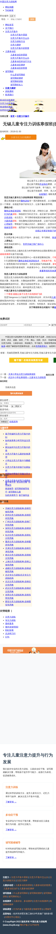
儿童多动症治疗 (10, 888)
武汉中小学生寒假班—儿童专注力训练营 (27, 377)
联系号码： (5, 409)
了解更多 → (11, 802)
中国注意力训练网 (8, 2)
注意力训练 (10, 617)
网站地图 (9, 7)
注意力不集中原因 (18, 35)
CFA (7, 637)
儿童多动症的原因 (18, 55)
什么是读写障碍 (17, 75)
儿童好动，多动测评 (22, 901)
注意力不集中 (11, 31)
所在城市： (5, 416)
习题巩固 (8, 221)
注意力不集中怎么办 (19, 38)
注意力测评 (15, 45)
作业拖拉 (43, 184)
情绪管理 (8, 227)
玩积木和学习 (11, 495)
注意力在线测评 (7, 103)
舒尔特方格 (22, 482)
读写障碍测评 (16, 78)
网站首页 (9, 25)
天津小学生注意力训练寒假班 (21, 374)
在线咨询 (13, 422)
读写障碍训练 (16, 81)
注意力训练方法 (17, 41)
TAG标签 (9, 10)
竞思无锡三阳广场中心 (33, 244)
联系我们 (9, 95)
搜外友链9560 (11, 627)
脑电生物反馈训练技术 (28, 261)
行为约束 (8, 214)
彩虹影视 (9, 630)
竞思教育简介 (41, 346)
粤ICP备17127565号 (29, 925)
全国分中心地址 (12, 917)
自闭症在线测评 (7, 110)
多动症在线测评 (7, 100)
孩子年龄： (5, 406)
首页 (12, 116)
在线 (41, 194)
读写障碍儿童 (14, 492)
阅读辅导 (9, 488)
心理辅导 (8, 224)
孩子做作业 (24, 495)
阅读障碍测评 (6, 107)
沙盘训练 (8, 217)
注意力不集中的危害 (19, 48)
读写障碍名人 (16, 85)
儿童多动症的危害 (18, 68)
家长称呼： (5, 400)
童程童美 (9, 623)
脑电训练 (25, 201)
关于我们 (9, 28)
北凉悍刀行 (10, 633)
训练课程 (9, 91)
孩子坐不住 (10, 482)
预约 (45, 194)
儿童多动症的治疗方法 (20, 61)
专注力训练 (10, 620)
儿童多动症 (10, 51)
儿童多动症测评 (17, 65)
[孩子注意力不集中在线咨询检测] (20, 139)
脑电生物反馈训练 (12, 211)
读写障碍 (9, 71)
